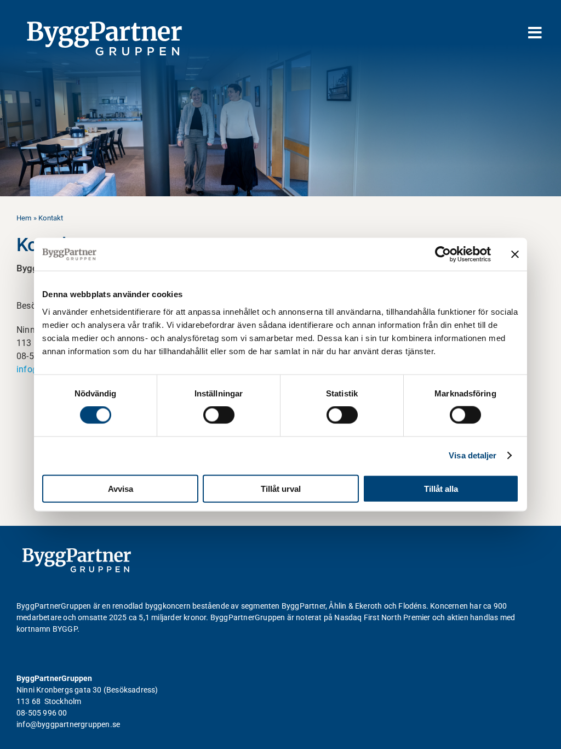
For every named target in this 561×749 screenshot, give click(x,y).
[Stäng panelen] (515, 254)
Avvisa (120, 488)
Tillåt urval (281, 488)
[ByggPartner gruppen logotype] (76, 552)
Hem (24, 218)
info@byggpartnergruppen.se (68, 724)
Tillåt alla (441, 488)
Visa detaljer (472, 455)
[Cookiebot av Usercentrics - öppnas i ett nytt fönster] (443, 254)
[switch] (218, 415)
